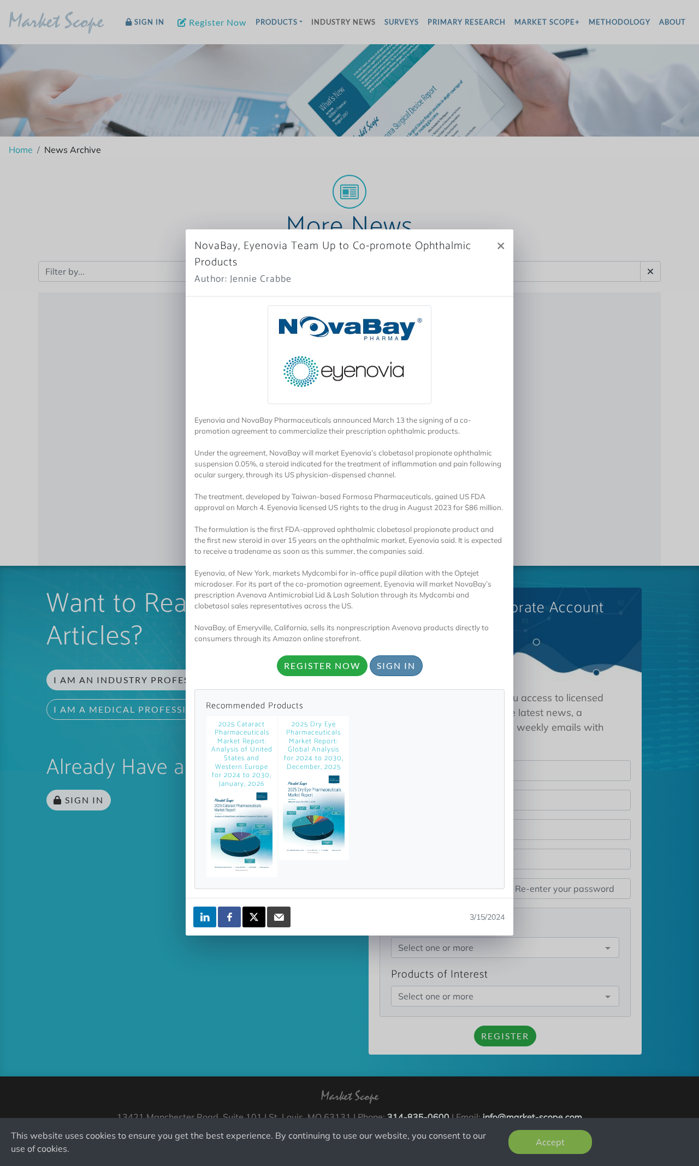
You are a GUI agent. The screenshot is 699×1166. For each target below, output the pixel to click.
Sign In (396, 665)
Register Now (322, 665)
